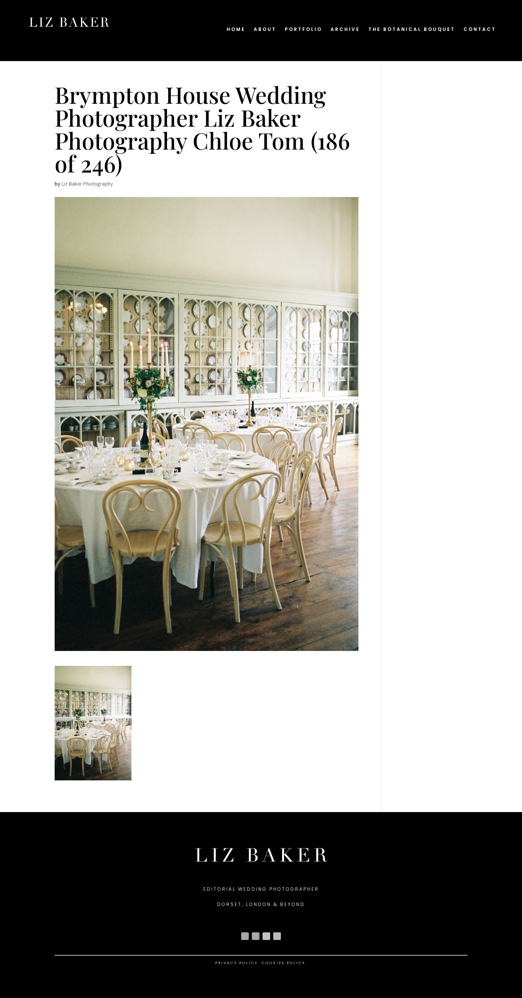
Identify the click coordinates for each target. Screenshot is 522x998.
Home (236, 29)
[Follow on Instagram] (245, 936)
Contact (480, 29)
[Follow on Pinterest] (277, 936)
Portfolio (303, 29)
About (265, 29)
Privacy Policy (236, 963)
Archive (345, 29)
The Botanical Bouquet (411, 29)
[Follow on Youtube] (266, 936)
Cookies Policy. (284, 963)
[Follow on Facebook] (255, 936)
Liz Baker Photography (87, 183)
